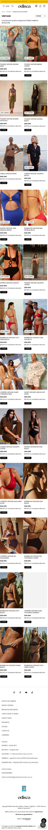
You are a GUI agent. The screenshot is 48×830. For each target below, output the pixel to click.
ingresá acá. (39, 812)
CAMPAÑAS (5, 735)
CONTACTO (5, 731)
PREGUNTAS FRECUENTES (10, 710)
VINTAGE (8, 12)
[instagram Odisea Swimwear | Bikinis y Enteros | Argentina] (14, 692)
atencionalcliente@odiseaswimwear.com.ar (17, 777)
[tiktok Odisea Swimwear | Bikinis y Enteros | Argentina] (32, 692)
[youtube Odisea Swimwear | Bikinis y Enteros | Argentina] (26, 692)
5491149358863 (7, 773)
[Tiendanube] (24, 820)
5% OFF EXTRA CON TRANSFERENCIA (15, 1)
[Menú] (6, 6)
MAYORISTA (5, 722)
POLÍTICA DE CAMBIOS (9, 701)
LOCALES (4, 726)
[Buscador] (12, 6)
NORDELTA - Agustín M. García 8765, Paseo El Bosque (20, 758)
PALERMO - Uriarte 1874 (9, 745)
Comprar (3, 75)
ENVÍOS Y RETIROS (7, 705)
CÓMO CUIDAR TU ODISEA (10, 714)
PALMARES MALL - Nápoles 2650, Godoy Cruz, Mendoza (20, 762)
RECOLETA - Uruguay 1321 (10, 750)
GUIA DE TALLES (6, 718)
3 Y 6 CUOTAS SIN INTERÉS (34, 1)
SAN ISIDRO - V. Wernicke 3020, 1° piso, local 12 (17, 754)
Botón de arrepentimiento (24, 814)
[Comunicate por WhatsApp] (43, 820)
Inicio (3, 12)
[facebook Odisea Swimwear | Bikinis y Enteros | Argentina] (20, 692)
